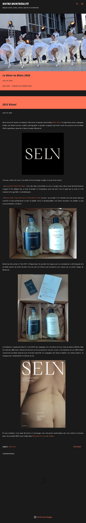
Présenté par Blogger (44, 517)
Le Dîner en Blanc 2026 (16, 75)
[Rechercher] (77, 4)
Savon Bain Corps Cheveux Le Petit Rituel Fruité (23, 198)
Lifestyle (12, 447)
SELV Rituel (57, 122)
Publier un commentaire (22, 86)
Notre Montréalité (16, 3)
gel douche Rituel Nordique (15, 186)
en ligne (51, 436)
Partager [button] (6, 86)
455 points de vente (39, 436)
